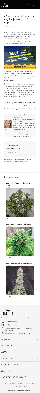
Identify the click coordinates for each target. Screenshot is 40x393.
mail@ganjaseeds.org (12, 325)
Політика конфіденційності (13, 383)
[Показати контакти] (33, 4)
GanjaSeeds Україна (24, 318)
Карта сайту (23, 386)
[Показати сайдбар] (37, 4)
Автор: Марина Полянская (22, 115)
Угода (15, 386)
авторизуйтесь (23, 162)
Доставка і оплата (30, 383)
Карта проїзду (9, 330)
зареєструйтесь (9, 162)
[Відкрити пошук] (29, 4)
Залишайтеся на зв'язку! (13, 377)
